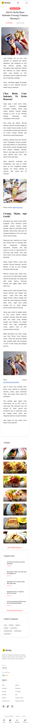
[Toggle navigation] (26, 3)
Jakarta (17, 685)
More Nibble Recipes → (15, 548)
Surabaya (18, 691)
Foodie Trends (17, 631)
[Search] (18, 3)
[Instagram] (3, 706)
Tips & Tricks (14, 628)
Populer (4, 698)
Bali (16, 694)
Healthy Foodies (8, 631)
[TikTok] (7, 706)
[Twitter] (12, 706)
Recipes (17, 625)
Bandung (17, 688)
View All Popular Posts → (15, 610)
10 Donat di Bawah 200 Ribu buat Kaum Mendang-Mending (16, 602)
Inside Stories (7, 634)
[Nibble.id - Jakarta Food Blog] (6, 3)
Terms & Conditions (9, 716)
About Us (18, 716)
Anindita (10, 23)
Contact (24, 716)
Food (5, 625)
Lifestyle (11, 625)
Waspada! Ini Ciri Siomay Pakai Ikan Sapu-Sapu (16, 582)
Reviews (6, 628)
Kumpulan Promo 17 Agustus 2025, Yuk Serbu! (15, 592)
